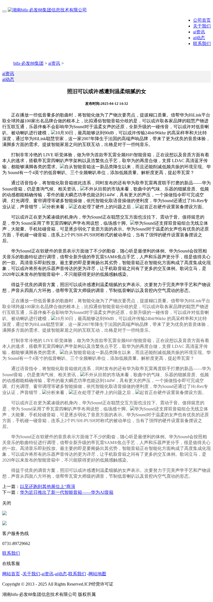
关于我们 (202, 26)
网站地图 (97, 573)
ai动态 (199, 37)
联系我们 (202, 43)
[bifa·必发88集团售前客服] (4, 513)
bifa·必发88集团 (28, 63)
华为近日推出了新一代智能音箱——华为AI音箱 (66, 492)
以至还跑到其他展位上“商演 (47, 486)
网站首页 (11, 573)
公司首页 (202, 20)
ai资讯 (199, 31)
